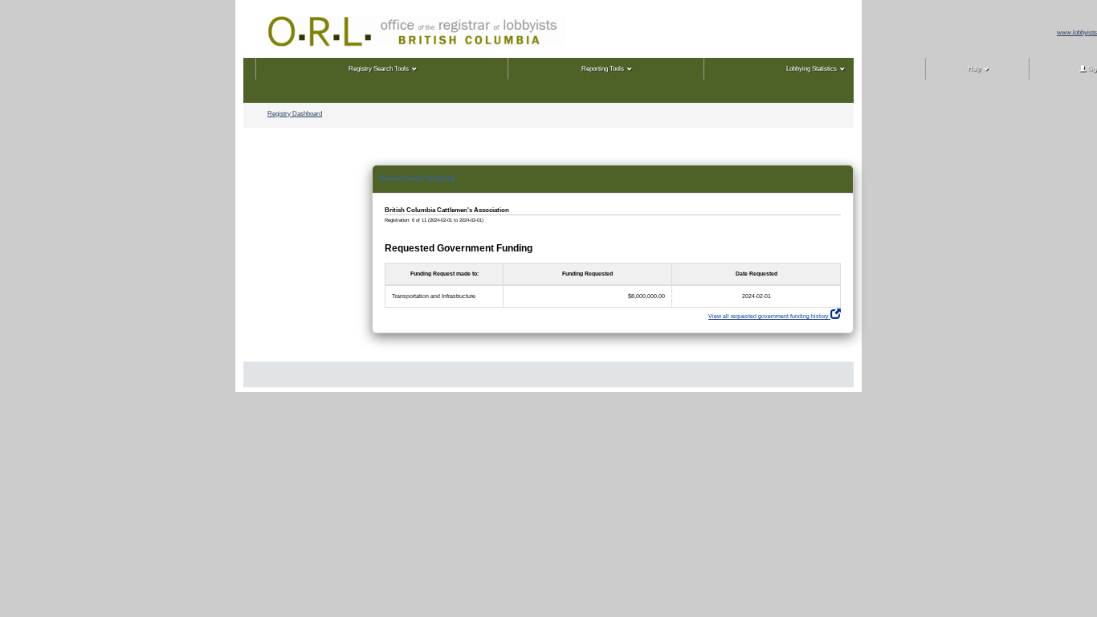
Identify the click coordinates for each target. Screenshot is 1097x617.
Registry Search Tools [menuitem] (379, 68)
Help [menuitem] (974, 68)
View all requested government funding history (769, 316)
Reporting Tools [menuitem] (602, 68)
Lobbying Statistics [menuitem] (811, 68)
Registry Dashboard (294, 113)
